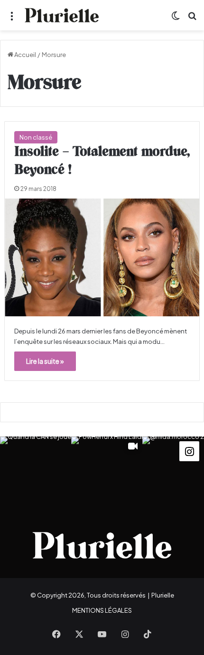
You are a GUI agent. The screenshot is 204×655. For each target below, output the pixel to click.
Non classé (35, 137)
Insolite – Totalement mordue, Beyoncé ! (102, 161)
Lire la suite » (45, 361)
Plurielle (162, 595)
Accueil (24, 54)
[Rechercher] (192, 18)
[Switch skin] (175, 18)
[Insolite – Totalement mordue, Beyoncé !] (102, 257)
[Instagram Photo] (35, 472)
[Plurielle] (62, 15)
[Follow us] (189, 450)
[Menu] (12, 18)
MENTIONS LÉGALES (102, 610)
